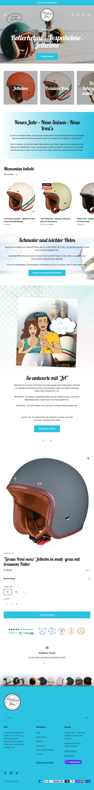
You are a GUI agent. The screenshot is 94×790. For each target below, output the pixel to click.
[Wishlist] (83, 15)
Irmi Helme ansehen (47, 429)
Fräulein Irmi (9, 553)
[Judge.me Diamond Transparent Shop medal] (52, 631)
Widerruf (39, 741)
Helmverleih (69, 756)
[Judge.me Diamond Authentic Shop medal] (42, 631)
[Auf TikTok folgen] (16, 772)
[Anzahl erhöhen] (16, 604)
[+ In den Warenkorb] (34, 211)
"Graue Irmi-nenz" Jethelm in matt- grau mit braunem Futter (42, 561)
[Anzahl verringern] (7, 604)
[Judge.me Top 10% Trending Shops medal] (81, 631)
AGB (38, 733)
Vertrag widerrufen (44, 762)
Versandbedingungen (45, 750)
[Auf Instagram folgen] (11, 772)
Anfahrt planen (71, 751)
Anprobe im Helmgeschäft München (47, 273)
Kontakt (39, 754)
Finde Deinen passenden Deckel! (47, 3)
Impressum (40, 746)
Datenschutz (41, 737)
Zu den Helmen (47, 56)
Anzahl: (7, 599)
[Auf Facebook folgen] (5, 772)
